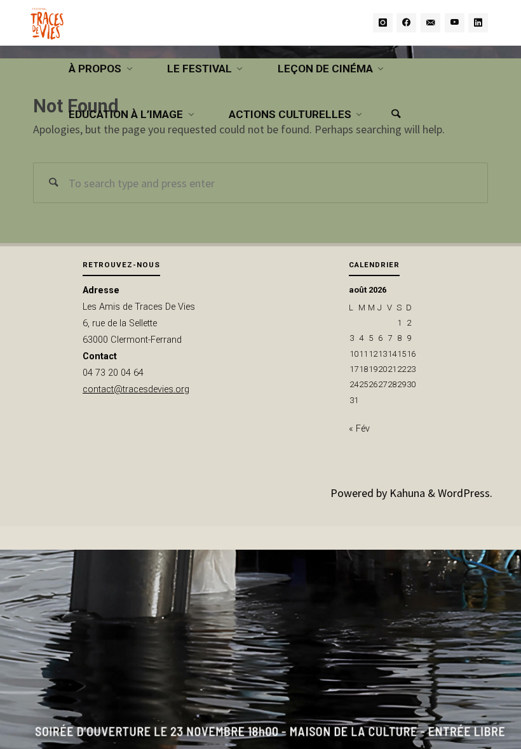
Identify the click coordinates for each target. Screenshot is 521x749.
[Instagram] (383, 22)
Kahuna (406, 493)
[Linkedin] (478, 22)
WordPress (464, 493)
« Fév (359, 428)
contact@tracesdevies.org (136, 389)
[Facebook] (406, 22)
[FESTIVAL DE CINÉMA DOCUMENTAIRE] (47, 22)
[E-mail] (430, 22)
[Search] (395, 114)
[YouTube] (454, 22)
